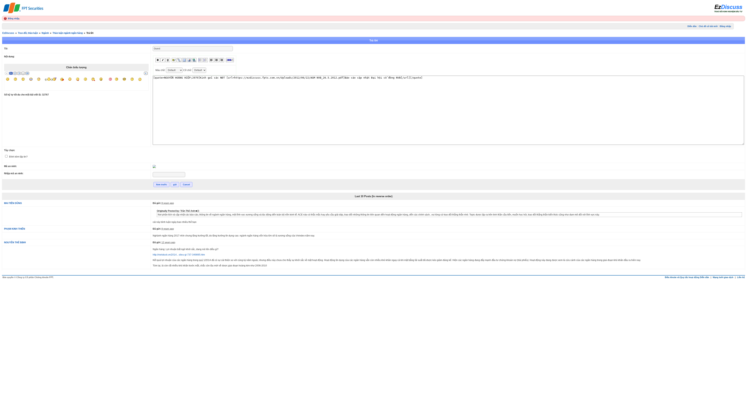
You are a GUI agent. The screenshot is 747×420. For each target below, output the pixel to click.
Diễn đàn (692, 26)
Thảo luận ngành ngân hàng (68, 33)
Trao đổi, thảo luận (28, 33)
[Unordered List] (200, 60)
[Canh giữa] (217, 60)
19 (27, 73)
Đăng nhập (13, 18)
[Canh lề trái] (212, 60)
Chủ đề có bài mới (708, 26)
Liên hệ (741, 277)
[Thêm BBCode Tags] (230, 60)
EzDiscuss (8, 33)
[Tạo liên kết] (194, 60)
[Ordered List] (205, 60)
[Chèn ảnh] (189, 60)
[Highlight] (174, 60)
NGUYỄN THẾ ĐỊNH (15, 242)
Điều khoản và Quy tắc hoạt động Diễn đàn (687, 277)
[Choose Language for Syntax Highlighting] (184, 60)
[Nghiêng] (162, 60)
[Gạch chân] (168, 60)
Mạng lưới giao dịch (723, 277)
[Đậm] (157, 60)
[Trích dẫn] (179, 60)
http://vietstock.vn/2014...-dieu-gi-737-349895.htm (179, 254)
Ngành (45, 33)
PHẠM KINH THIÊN (14, 229)
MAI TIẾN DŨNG (13, 203)
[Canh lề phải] (222, 60)
